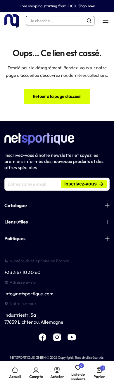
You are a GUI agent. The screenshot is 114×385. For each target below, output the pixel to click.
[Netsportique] (11, 21)
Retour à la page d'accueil (57, 96)
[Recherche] (89, 20)
